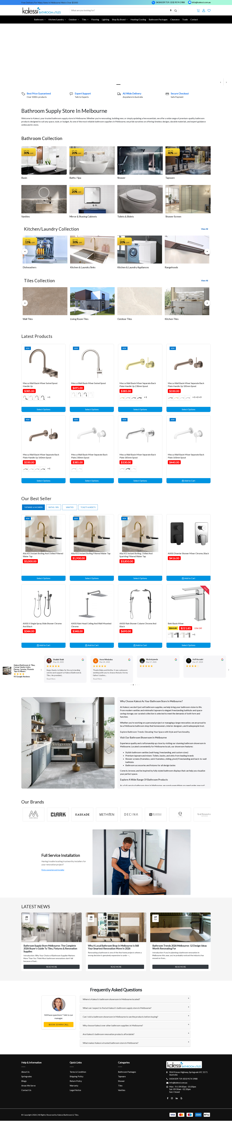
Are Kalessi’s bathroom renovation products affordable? (108, 1035)
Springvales (26, 1077)
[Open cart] (198, 10)
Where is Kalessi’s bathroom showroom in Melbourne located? (111, 1000)
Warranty (74, 1086)
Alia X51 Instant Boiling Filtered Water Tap (90, 554)
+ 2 (197, 398)
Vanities (25, 217)
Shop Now (24, 69)
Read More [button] (50, 680)
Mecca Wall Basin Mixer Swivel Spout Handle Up (40, 386)
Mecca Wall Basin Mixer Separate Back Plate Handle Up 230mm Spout (137, 386)
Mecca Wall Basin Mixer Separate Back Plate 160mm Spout (186, 457)
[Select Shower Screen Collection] (188, 200)
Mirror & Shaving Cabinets (83, 217)
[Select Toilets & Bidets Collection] (140, 200)
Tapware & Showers (33, 508)
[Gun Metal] (37, 399)
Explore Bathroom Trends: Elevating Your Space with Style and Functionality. (155, 733)
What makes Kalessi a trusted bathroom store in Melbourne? (110, 1044)
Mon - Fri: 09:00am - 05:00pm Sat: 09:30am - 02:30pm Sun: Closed (182, 1090)
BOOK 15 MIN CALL (58, 1025)
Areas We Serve (28, 1086)
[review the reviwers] (83, 660)
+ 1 (49, 398)
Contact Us (26, 1091)
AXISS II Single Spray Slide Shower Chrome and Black (42, 626)
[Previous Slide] (25, 253)
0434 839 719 (162, 2)
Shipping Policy (76, 1077)
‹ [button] (220, 83)
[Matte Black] (43, 399)
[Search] (175, 10)
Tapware (170, 178)
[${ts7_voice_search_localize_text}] (170, 10)
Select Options (43, 410)
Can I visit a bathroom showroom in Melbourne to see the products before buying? (120, 1018)
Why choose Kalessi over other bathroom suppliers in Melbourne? (113, 1026)
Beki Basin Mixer (176, 624)
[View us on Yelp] (181, 1099)
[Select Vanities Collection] (44, 200)
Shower (121, 178)
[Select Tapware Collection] (188, 161)
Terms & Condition (78, 1073)
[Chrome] (31, 399)
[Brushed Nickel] (74, 396)
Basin (24, 178)
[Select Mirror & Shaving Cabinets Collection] (92, 200)
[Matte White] (91, 396)
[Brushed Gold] (122, 399)
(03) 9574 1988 (178, 2)
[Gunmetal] (188, 636)
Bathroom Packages (127, 1073)
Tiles (120, 1086)
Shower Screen (173, 217)
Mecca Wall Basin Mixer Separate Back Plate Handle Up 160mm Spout (41, 457)
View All (204, 230)
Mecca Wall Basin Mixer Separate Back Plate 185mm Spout (137, 457)
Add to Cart (189, 482)
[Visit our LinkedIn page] (177, 1099)
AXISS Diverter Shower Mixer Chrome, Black (188, 554)
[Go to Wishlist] (209, 10)
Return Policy (76, 1082)
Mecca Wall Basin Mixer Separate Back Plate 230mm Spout (89, 457)
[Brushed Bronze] (25, 399)
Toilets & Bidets (125, 217)
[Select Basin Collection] (44, 161)
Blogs (24, 1082)
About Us (25, 1073)
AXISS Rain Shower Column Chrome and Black (137, 626)
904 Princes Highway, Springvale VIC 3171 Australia (188, 1074)
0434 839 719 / (176, 1080)
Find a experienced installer (52, 871)
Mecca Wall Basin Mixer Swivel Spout (88, 384)
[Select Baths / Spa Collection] (92, 161)
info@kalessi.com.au (201, 2)
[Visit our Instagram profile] (172, 1099)
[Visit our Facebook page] (167, 1099)
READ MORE (51, 968)
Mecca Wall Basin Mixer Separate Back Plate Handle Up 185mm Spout (186, 386)
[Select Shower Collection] (140, 161)
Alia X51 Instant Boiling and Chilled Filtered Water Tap (43, 556)
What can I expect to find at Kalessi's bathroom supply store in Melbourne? (117, 1009)
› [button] (226, 83)
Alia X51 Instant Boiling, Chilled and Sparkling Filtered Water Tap (136, 556)
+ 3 (200, 398)
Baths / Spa (75, 178)
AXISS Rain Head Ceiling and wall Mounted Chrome (91, 626)
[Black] (176, 636)
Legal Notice (75, 1091)
